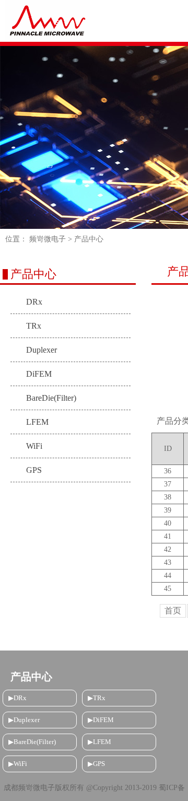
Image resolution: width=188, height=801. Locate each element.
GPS (34, 470)
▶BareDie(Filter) (32, 742)
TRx (33, 325)
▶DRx (17, 698)
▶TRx (96, 698)
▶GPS (96, 764)
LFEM (37, 421)
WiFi (34, 446)
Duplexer (41, 349)
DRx (34, 301)
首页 (172, 610)
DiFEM (39, 373)
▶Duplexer (24, 720)
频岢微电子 (47, 239)
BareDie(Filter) (51, 397)
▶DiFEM (101, 720)
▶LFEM (99, 742)
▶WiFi (17, 764)
